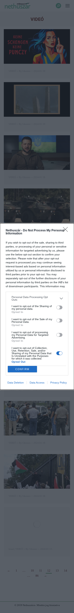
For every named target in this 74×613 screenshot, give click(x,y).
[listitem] (37, 298)
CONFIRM (22, 369)
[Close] (66, 230)
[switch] (59, 307)
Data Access (37, 382)
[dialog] (37, 306)
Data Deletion (15, 382)
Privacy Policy (58, 382)
